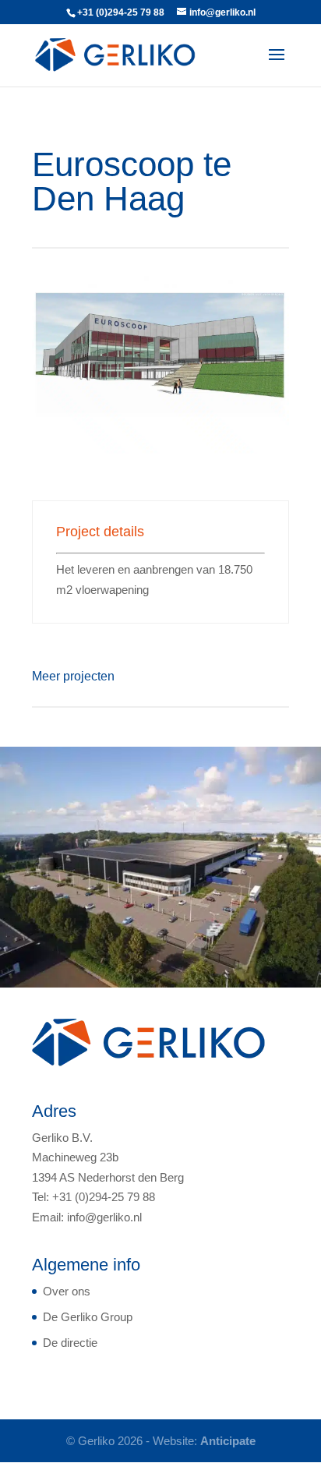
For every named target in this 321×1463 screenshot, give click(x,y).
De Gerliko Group (87, 1316)
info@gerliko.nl (104, 1217)
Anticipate (228, 1440)
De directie (70, 1342)
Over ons (66, 1291)
